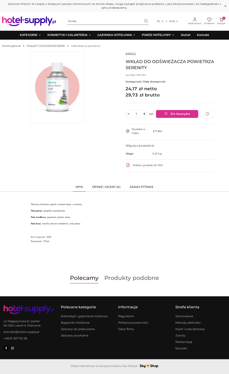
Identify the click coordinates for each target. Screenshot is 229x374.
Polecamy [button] (84, 277)
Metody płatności (188, 322)
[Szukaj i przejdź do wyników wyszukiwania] (145, 21)
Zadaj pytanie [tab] (142, 187)
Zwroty (180, 335)
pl (158, 21)
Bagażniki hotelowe (75, 322)
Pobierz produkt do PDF (148, 165)
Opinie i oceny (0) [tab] (106, 187)
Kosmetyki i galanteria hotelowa (84, 316)
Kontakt (181, 348)
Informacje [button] (128, 307)
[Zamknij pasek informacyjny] (225, 6)
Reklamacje (184, 342)
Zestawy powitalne (74, 335)
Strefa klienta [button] (187, 307)
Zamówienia (184, 316)
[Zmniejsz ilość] (128, 114)
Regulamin (126, 316)
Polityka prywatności (133, 322)
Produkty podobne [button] (131, 277)
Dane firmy (126, 329)
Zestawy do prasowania (78, 329)
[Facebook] (6, 348)
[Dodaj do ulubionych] (207, 114)
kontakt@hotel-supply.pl (21, 332)
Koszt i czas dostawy (190, 329)
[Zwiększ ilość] (144, 114)
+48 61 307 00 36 (15, 338)
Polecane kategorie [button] (78, 307)
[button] (30, 35)
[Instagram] (12, 348)
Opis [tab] (79, 187)
